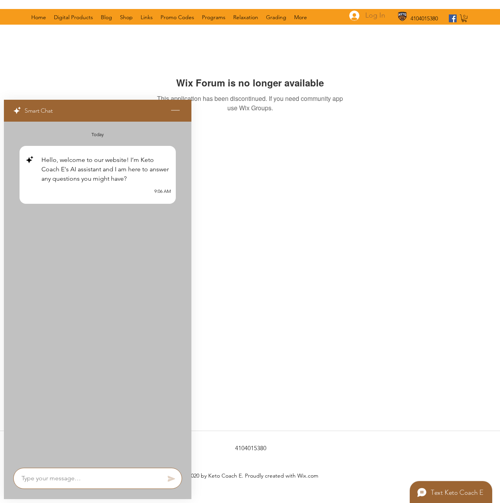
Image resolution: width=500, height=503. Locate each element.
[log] (97, 292)
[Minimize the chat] (175, 110)
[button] (464, 18)
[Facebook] (453, 18)
